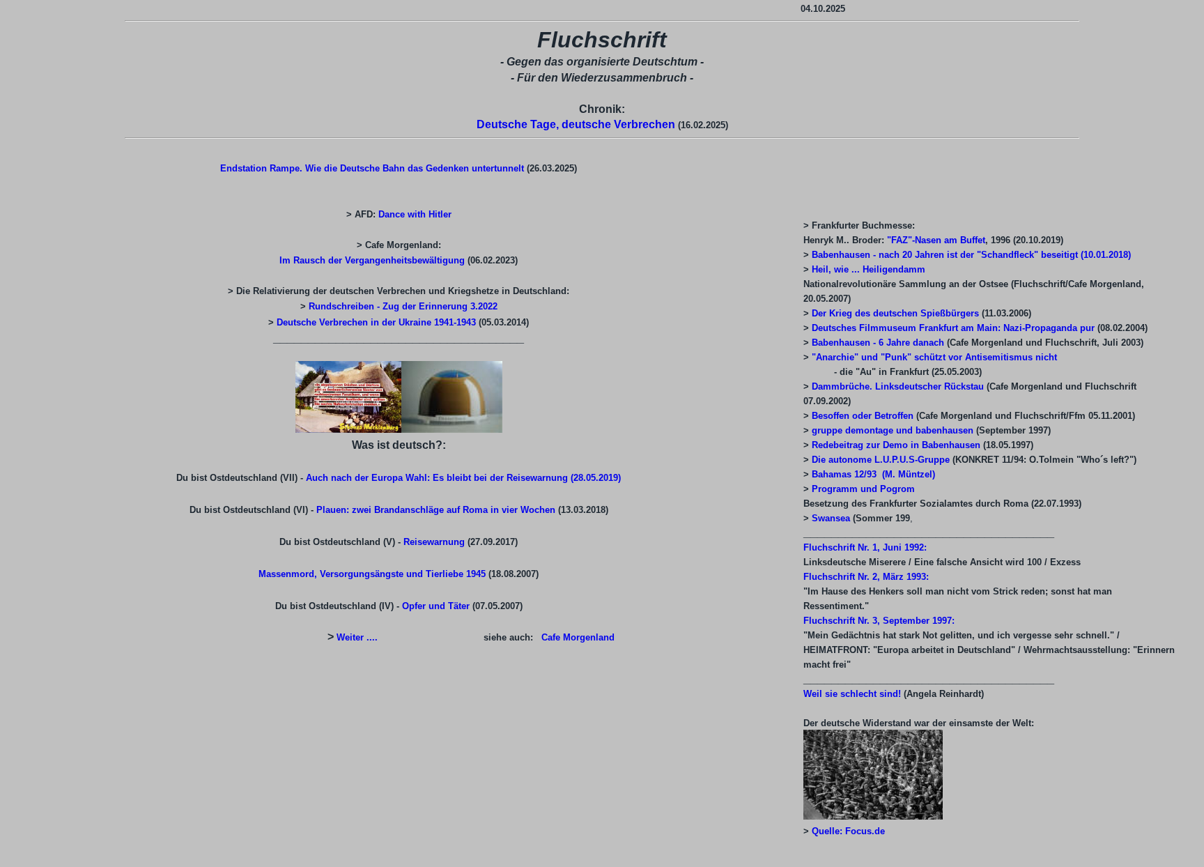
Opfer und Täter (437, 606)
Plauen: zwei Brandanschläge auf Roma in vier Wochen (437, 510)
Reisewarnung (434, 542)
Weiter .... (358, 637)
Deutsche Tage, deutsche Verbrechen (576, 124)
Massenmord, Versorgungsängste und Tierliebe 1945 (372, 574)
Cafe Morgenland (578, 637)
